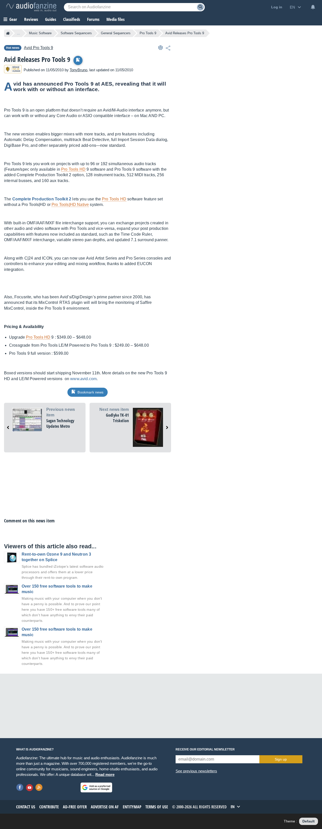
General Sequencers (116, 33)
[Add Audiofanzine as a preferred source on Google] (96, 787)
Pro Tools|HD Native (70, 204)
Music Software (40, 33)
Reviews (31, 19)
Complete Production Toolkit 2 (41, 199)
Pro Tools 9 (148, 33)
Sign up (281, 759)
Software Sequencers (76, 33)
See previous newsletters (196, 771)
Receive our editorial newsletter (205, 749)
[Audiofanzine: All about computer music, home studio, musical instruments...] (31, 7)
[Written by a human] (13, 70)
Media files (115, 19)
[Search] (200, 7)
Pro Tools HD (73, 169)
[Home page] (8, 33)
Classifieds (71, 19)
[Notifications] (313, 7)
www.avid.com (83, 379)
